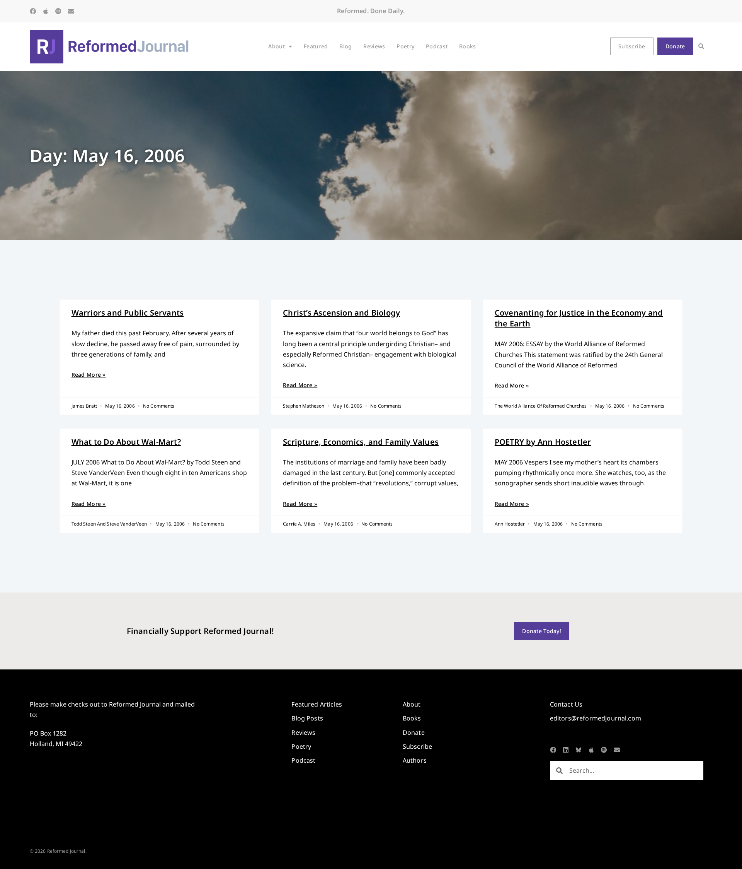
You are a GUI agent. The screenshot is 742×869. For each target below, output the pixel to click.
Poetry (405, 46)
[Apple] (46, 11)
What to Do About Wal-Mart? (126, 442)
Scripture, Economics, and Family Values (361, 442)
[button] (701, 46)
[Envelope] (71, 11)
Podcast (437, 46)
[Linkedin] (566, 750)
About (276, 46)
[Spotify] (58, 11)
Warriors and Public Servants (127, 312)
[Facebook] (33, 11)
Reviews (374, 46)
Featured (316, 46)
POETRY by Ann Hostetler (543, 442)
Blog (345, 46)
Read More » (88, 374)
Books (467, 46)
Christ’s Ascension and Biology (341, 312)
